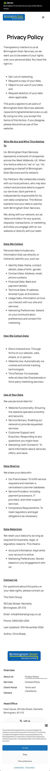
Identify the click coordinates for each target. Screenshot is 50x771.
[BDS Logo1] (14, 14)
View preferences (25, 761)
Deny (25, 754)
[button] (46, 725)
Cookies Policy (19, 767)
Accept (25, 748)
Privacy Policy (30, 767)
